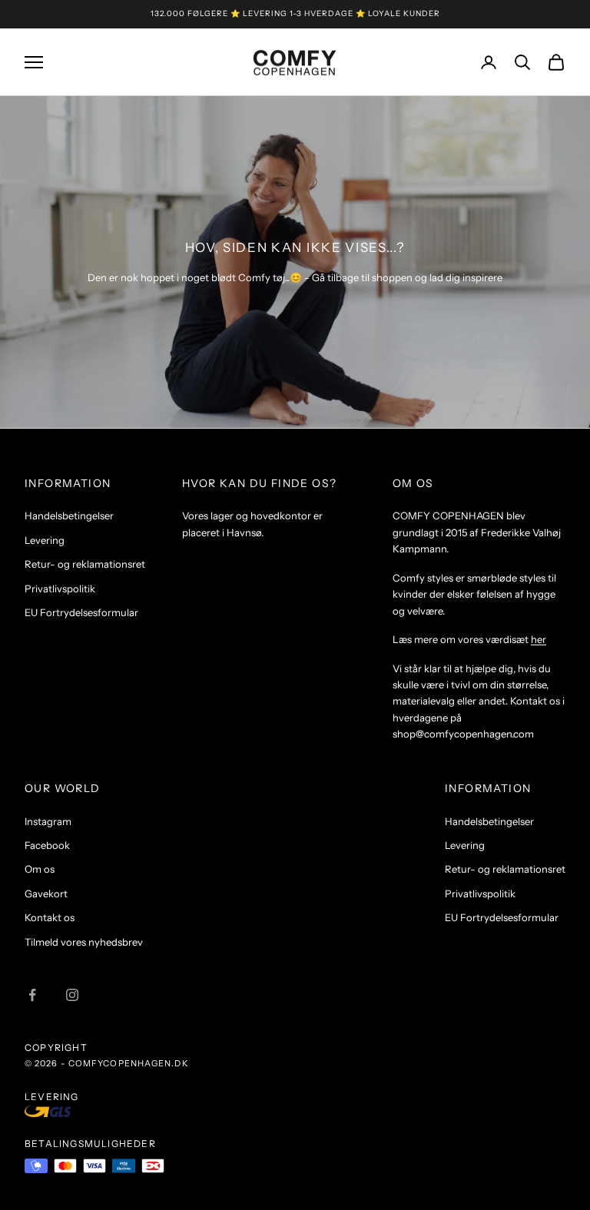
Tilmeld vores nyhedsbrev (84, 942)
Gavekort (46, 893)
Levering (45, 540)
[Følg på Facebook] (32, 995)
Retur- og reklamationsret (85, 564)
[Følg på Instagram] (72, 995)
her (538, 639)
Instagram (48, 821)
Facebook (47, 845)
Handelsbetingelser (69, 515)
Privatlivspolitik (60, 588)
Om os (40, 869)
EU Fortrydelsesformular (81, 612)
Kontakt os (50, 917)
